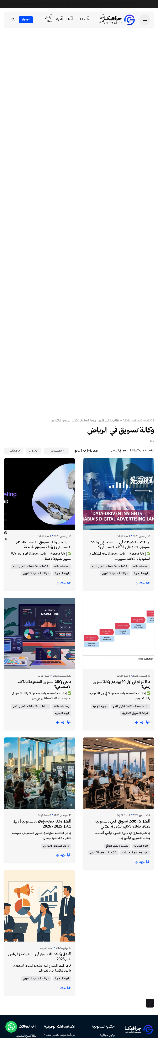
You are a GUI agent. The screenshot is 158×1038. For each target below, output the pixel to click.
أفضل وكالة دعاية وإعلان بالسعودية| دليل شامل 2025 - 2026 (42, 824)
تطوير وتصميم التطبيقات (135, 853)
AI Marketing (131, 421)
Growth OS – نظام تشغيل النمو (30, 567)
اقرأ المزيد (65, 582)
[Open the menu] (144, 19)
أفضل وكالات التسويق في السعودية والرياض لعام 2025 (39, 957)
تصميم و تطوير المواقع (117, 846)
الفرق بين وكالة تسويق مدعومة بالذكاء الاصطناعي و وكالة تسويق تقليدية (43, 545)
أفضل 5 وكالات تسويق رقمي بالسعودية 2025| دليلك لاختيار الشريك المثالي (122, 824)
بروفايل (26, 19)
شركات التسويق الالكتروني (65, 421)
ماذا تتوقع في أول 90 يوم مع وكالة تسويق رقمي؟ (121, 684)
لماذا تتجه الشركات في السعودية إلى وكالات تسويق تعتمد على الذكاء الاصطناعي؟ (119, 545)
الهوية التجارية (89, 421)
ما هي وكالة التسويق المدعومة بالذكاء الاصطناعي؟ (44, 684)
